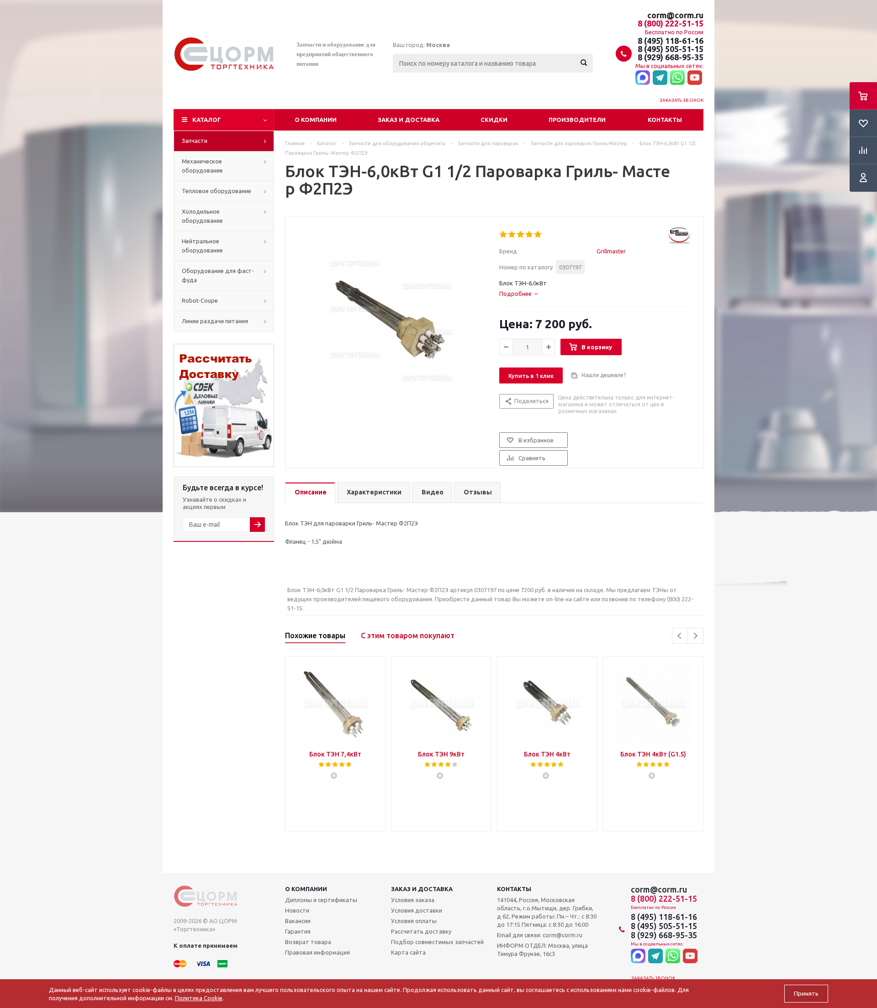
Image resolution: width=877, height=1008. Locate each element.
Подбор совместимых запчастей (437, 942)
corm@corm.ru (675, 15)
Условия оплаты (414, 921)
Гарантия (298, 931)
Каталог (206, 119)
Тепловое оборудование (216, 191)
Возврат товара (308, 942)
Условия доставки (416, 910)
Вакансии (298, 921)
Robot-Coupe (200, 300)
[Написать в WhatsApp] (677, 78)
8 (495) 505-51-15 (670, 49)
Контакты (665, 119)
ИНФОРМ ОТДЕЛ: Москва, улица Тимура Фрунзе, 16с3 (542, 949)
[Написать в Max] (642, 78)
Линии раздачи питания (215, 321)
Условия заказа (412, 900)
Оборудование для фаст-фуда (218, 275)
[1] (503, 234)
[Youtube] (694, 78)
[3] (521, 234)
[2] (512, 234)
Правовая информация (317, 952)
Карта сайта (408, 952)
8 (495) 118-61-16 (670, 41)
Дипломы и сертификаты (321, 900)
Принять (806, 993)
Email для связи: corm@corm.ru (539, 935)
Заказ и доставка (408, 119)
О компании (316, 119)
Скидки (494, 119)
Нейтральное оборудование (202, 245)
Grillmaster (611, 251)
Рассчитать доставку (421, 931)
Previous (679, 635)
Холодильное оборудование (202, 216)
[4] (529, 234)
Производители (577, 119)
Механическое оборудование (202, 165)
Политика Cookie (198, 998)
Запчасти (194, 140)
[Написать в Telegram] (660, 78)
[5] (538, 234)
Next (695, 635)
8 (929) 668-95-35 (670, 57)
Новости (297, 910)
